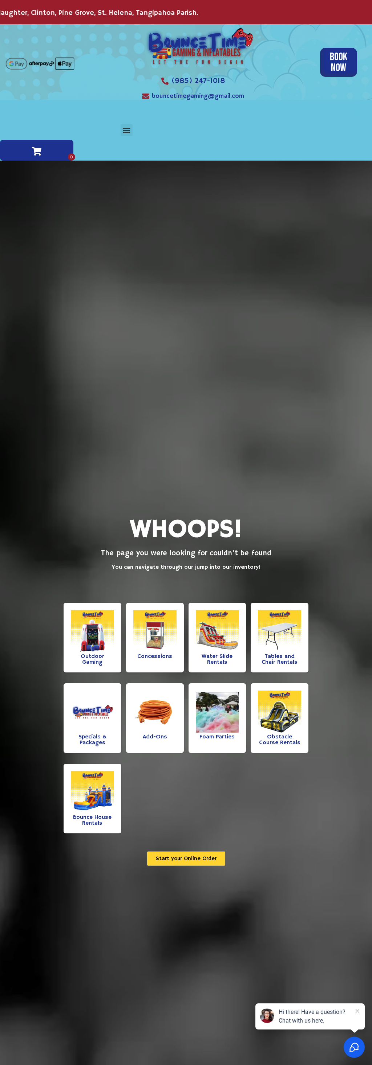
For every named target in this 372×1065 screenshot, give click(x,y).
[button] (127, 130)
